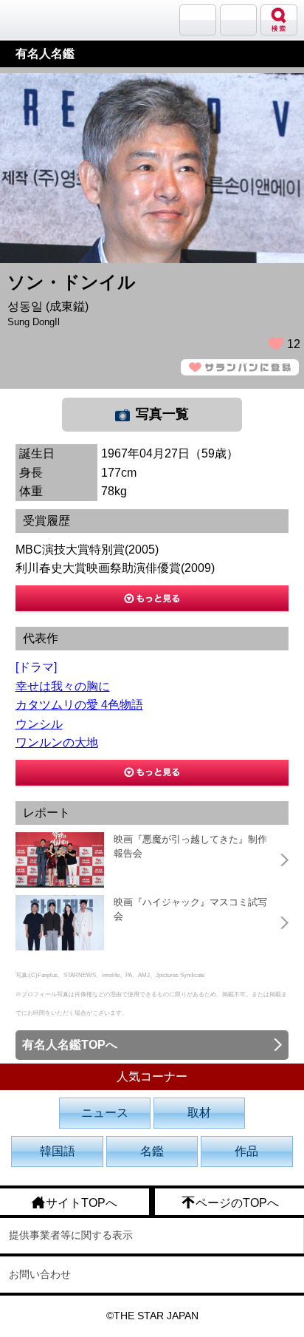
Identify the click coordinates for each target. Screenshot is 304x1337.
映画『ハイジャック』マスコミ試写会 (190, 909)
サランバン (197, 20)
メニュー (238, 20)
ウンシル (39, 724)
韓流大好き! (49, 19)
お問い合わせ (40, 1274)
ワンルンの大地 (56, 742)
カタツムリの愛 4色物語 (79, 704)
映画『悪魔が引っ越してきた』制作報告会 (190, 847)
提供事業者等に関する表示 (71, 1235)
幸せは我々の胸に (62, 686)
